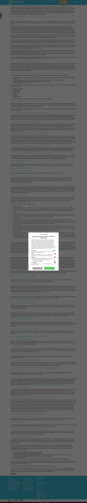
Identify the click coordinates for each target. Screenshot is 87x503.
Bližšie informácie (48, 248)
